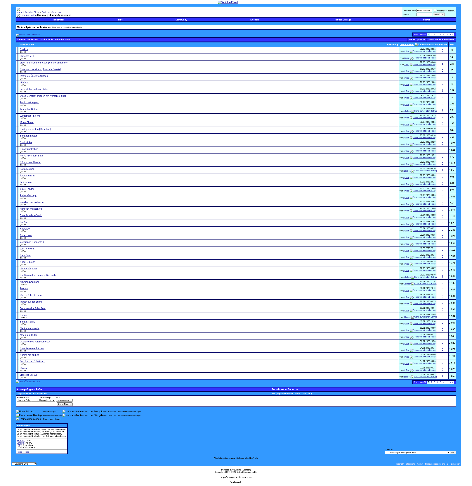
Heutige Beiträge (343, 20)
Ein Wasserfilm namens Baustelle (38, 275)
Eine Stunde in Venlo (31, 215)
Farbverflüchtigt (28, 195)
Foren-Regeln (23, 452)
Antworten (442, 45)
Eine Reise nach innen (32, 348)
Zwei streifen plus (29, 102)
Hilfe (120, 20)
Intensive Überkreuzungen (34, 76)
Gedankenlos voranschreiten (35, 341)
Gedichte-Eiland (32, 12)
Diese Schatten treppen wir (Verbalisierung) (43, 95)
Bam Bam (25, 255)
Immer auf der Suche (31, 301)
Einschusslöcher (29, 149)
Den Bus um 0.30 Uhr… (32, 361)
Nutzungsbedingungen (436, 464)
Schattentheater (28, 135)
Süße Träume (27, 188)
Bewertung (392, 45)
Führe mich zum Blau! (32, 155)
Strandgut (56, 12)
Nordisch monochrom (31, 208)
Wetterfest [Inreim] (30, 115)
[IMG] (19, 445)
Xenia (406, 58)
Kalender (254, 20)
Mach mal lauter (28, 335)
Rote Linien (26, 235)
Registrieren (58, 20)
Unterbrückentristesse (31, 295)
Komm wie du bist (29, 355)
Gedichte (46, 12)
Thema (23, 45)
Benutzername (409, 10)
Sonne (23, 315)
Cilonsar (23, 284)
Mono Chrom (27, 122)
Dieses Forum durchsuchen (441, 40)
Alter (58, 398)
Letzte (449, 34)
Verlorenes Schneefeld (32, 242)
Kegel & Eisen (27, 262)
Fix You (24, 222)
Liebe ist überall (28, 374)
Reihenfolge (45, 398)
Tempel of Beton (28, 109)
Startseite (410, 464)
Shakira (24, 49)
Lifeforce (24, 82)
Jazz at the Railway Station (34, 89)
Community (181, 20)
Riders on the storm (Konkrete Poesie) (40, 69)
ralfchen (407, 111)
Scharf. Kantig (27, 321)
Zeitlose (24, 288)
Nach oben (455, 464)
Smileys (20, 443)
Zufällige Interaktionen (32, 202)
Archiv (420, 464)
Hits (452, 45)
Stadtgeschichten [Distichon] (35, 129)
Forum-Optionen (417, 40)
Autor (31, 45)
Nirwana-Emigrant (29, 281)
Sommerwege (27, 175)
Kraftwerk (25, 228)
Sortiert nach (23, 398)
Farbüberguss (27, 169)
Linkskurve (26, 182)
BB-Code (21, 441)
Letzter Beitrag (407, 44)
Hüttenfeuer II (27, 56)
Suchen (427, 20)
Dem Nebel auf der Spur (33, 308)
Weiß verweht (27, 248)
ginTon (23, 52)
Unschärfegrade (28, 268)
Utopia (23, 368)
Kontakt (400, 464)
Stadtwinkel (26, 142)
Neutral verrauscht (29, 328)
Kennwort (407, 14)
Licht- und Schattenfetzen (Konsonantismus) (43, 62)
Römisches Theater (30, 162)
